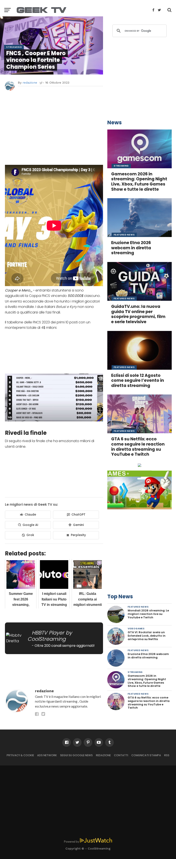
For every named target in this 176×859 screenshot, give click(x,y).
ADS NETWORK (47, 755)
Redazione (103, 755)
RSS (166, 755)
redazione (30, 82)
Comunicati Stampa (146, 755)
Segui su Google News (76, 755)
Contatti (121, 755)
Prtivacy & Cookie (20, 755)
